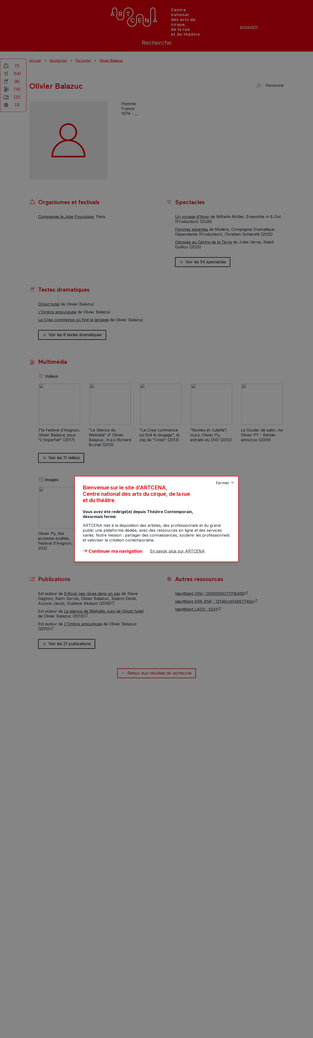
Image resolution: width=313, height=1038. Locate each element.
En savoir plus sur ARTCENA (177, 551)
